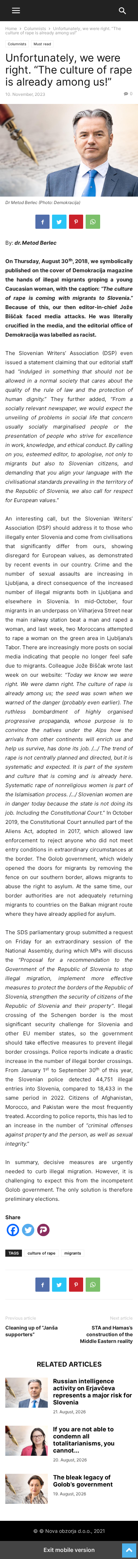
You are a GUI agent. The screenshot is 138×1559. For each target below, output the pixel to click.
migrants (72, 1253)
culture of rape (42, 1253)
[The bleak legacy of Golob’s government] (26, 1490)
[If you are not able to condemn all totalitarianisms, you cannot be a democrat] (26, 1442)
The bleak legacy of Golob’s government (83, 1481)
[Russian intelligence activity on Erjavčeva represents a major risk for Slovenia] (26, 1393)
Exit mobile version (69, 1549)
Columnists (35, 28)
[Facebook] (42, 222)
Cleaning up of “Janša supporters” (31, 1331)
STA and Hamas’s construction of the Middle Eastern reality (106, 1334)
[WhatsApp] (93, 222)
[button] (16, 10)
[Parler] (43, 1231)
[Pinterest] (76, 222)
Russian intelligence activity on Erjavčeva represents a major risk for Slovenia (92, 1392)
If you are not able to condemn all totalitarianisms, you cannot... (84, 1440)
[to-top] (129, 1547)
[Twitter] (59, 222)
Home (11, 28)
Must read (42, 44)
